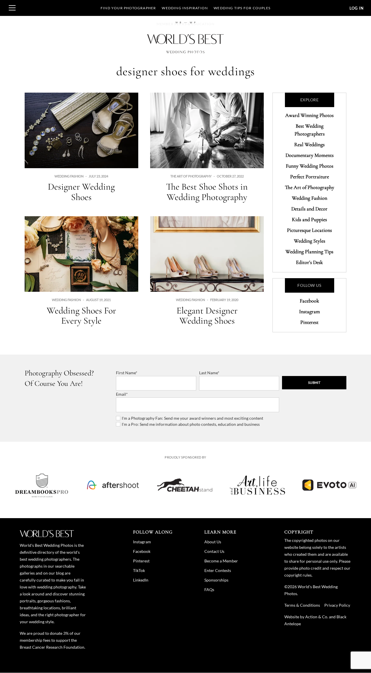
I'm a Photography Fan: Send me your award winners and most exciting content (192, 418)
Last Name (208, 372)
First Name (126, 372)
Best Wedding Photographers (309, 130)
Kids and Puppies (309, 219)
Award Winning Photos (309, 115)
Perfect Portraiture (309, 176)
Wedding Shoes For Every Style (81, 315)
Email (121, 394)
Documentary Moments (309, 155)
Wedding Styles (309, 241)
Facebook (309, 301)
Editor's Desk (309, 262)
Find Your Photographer (128, 8)
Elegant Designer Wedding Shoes (207, 315)
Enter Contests (217, 570)
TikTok (139, 570)
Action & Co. (316, 616)
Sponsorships (216, 579)
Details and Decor (309, 209)
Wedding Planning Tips (309, 251)
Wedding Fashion (68, 176)
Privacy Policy (337, 605)
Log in (357, 8)
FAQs (209, 589)
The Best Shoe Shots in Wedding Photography (207, 191)
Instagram (309, 311)
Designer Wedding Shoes (81, 191)
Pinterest (309, 322)
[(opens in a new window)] (42, 485)
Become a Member (221, 560)
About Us (212, 541)
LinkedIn (140, 579)
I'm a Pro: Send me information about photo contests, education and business (191, 424)
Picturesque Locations (309, 230)
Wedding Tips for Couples (242, 8)
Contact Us (214, 551)
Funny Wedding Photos (309, 166)
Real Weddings (309, 144)
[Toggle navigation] (12, 8)
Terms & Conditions (302, 605)
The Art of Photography (191, 176)
